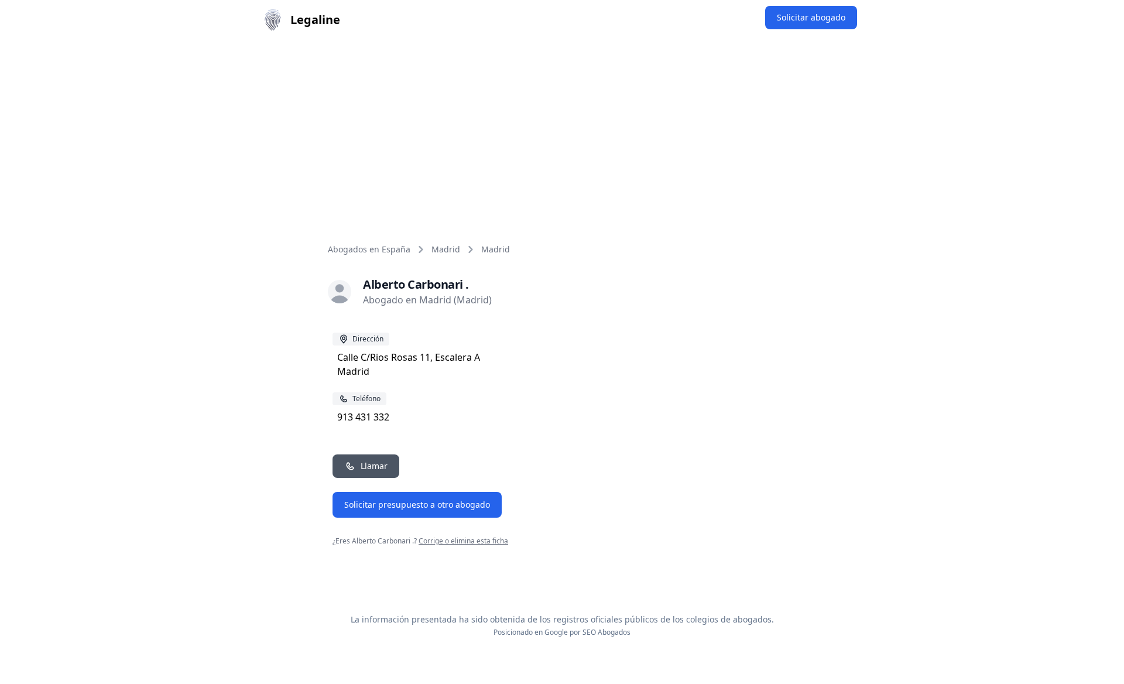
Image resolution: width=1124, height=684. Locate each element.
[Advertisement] (562, 128)
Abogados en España (369, 249)
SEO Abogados (606, 632)
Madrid (445, 249)
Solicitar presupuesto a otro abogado (417, 504)
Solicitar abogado (811, 17)
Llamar (374, 465)
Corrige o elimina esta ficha (463, 541)
